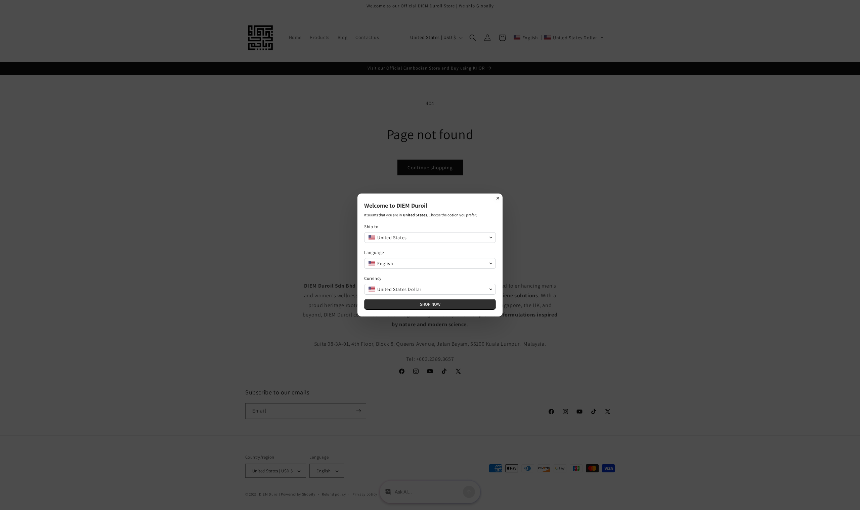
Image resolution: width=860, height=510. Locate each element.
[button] (430, 237)
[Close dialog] (497, 198)
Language (374, 252)
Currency (373, 278)
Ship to (371, 226)
